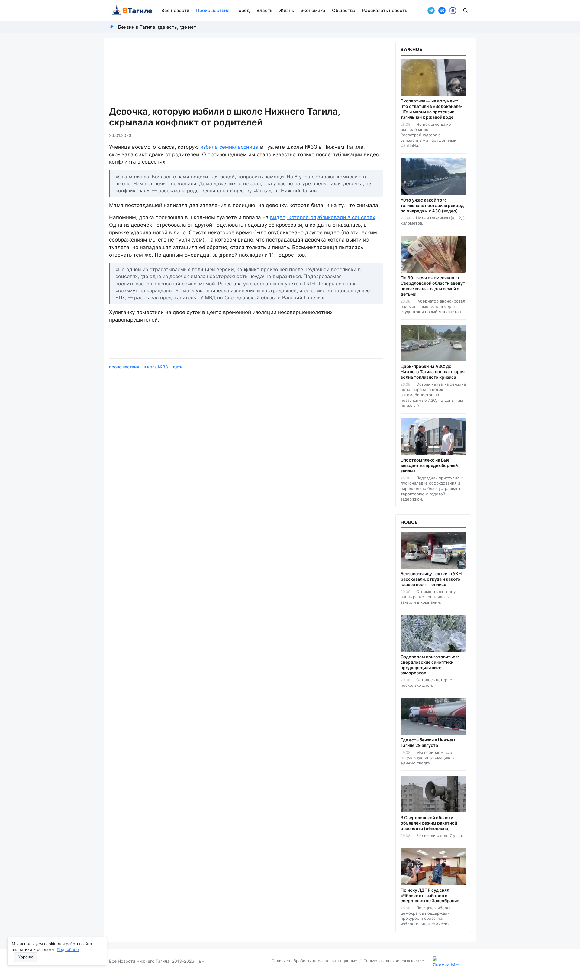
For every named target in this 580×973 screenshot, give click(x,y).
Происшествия (213, 10)
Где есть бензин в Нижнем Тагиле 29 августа (428, 742)
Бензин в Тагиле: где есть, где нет (157, 27)
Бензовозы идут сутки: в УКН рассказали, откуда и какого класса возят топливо (431, 579)
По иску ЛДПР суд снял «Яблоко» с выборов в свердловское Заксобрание (430, 895)
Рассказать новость (384, 10)
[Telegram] (431, 10)
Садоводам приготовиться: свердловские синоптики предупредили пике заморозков (430, 665)
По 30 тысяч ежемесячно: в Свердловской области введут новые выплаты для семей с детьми (433, 286)
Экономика (313, 10)
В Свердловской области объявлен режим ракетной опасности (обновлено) (429, 823)
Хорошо (26, 957)
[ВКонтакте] (442, 10)
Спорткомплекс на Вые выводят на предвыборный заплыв (429, 465)
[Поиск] (465, 10)
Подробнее (68, 949)
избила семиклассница (229, 147)
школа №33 (156, 366)
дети (177, 366)
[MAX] (453, 10)
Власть (264, 10)
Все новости (175, 10)
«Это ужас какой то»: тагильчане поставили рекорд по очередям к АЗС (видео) (432, 205)
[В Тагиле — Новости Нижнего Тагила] (131, 10)
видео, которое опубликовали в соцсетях (322, 217)
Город (243, 10)
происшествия (124, 366)
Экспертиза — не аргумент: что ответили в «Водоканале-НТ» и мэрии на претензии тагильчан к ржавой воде (432, 109)
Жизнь (286, 10)
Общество (343, 10)
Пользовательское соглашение (393, 960)
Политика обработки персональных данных (314, 960)
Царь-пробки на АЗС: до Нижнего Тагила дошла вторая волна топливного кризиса (433, 372)
